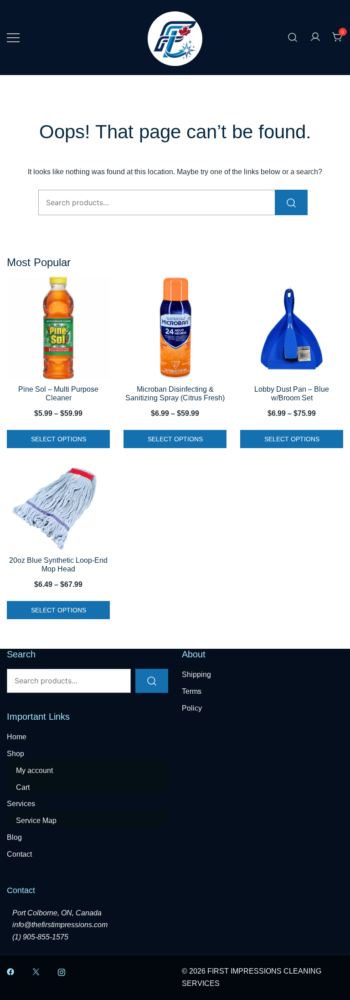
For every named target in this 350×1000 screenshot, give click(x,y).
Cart (23, 787)
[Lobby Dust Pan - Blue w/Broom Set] (291, 328)
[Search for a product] (293, 37)
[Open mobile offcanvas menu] (13, 37)
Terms (191, 691)
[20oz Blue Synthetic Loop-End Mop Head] (58, 507)
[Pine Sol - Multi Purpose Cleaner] (58, 328)
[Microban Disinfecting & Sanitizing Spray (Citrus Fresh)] (175, 328)
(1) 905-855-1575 (40, 937)
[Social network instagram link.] (61, 971)
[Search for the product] (291, 202)
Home (16, 737)
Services (21, 804)
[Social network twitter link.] (36, 971)
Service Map (36, 820)
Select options (58, 439)
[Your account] (315, 37)
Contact (19, 854)
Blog (14, 837)
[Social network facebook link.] (10, 971)
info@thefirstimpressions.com (60, 925)
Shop (15, 754)
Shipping (196, 674)
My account (34, 770)
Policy (192, 708)
